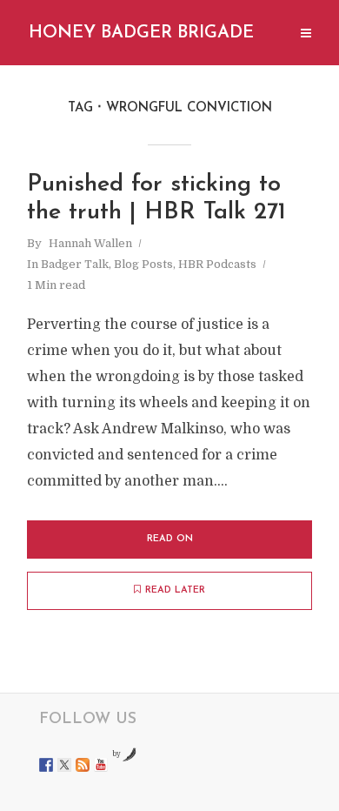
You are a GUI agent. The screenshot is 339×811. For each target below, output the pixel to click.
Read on (170, 539)
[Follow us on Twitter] (64, 765)
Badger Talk (75, 264)
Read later (175, 590)
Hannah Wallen (90, 243)
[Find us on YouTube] (101, 765)
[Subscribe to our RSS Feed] (83, 765)
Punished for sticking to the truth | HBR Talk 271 (156, 199)
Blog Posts (143, 264)
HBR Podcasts (217, 264)
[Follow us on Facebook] (46, 765)
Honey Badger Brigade (141, 33)
